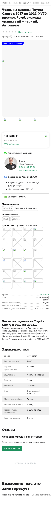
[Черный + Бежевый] (38, 253)
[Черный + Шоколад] (28, 284)
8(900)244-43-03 (27, 167)
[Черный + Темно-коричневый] (7, 284)
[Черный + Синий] (28, 274)
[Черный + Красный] (38, 263)
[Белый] (17, 232)
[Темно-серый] (17, 253)
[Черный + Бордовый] (17, 263)
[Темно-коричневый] (7, 253)
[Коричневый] (38, 232)
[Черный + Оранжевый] (7, 274)
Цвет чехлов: (8, 225)
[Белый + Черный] (28, 232)
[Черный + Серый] (17, 274)
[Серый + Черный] (28, 242)
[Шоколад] (38, 284)
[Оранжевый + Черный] (7, 242)
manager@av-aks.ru (28, 170)
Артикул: (6, 36)
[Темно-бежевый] (38, 242)
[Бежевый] (7, 232)
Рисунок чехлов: (10, 214)
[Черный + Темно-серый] (17, 284)
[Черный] (28, 253)
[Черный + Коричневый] (28, 263)
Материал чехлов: (10, 204)
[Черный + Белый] (7, 263)
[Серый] (17, 242)
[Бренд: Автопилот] (46, 135)
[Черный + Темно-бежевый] (38, 274)
